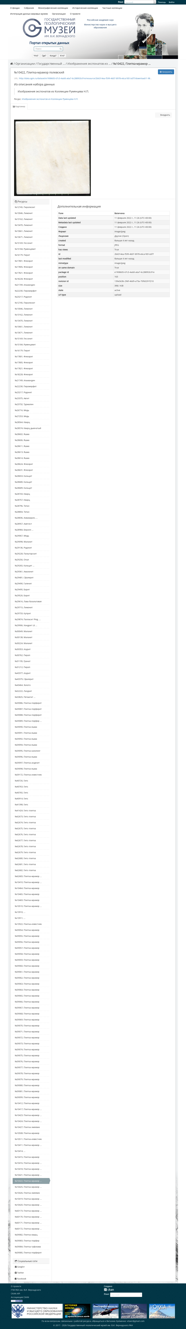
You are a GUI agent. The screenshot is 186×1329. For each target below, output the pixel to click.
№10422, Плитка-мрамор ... (132, 64)
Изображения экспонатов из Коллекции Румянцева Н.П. (50, 99)
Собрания (29, 8)
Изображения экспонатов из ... (89, 64)
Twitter (20, 1272)
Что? (36, 55)
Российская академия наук (100, 20)
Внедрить (165, 115)
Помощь (162, 2)
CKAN (109, 1289)
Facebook (21, 1278)
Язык (120, 1)
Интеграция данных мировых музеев (29, 13)
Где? (44, 55)
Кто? (62, 55)
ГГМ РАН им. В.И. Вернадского (26, 1289)
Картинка (20, 106)
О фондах (15, 8)
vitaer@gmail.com (135, 1321)
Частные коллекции (112, 8)
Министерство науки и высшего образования (100, 26)
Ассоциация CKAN (20, 1297)
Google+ (21, 1266)
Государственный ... (51, 64)
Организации (59, 13)
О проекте (75, 13)
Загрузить (167, 71)
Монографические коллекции (53, 8)
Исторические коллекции (85, 8)
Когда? (53, 55)
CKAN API (15, 1293)
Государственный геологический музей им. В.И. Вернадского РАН (100, 1325)
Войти (171, 2)
